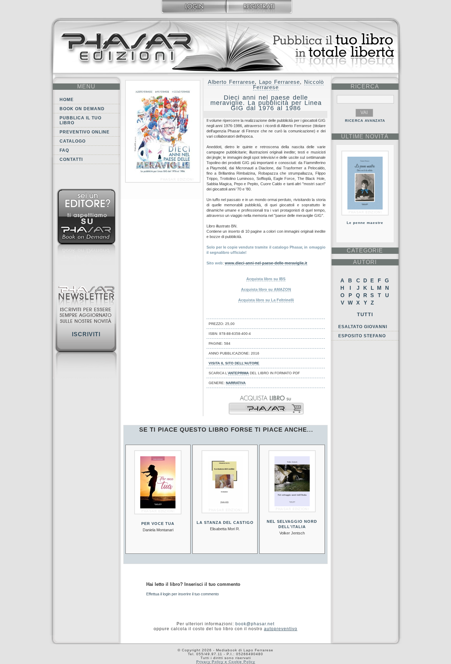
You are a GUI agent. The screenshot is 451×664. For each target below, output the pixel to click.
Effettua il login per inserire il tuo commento (182, 594)
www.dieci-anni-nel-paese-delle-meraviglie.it (266, 263)
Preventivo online (85, 132)
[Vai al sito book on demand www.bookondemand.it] (86, 228)
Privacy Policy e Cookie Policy (225, 662)
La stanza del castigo (225, 522)
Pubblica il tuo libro (80, 120)
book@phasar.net (254, 623)
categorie (365, 250)
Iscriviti (86, 334)
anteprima (238, 373)
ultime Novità (365, 136)
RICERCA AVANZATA (365, 121)
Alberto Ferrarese (231, 82)
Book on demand (82, 108)
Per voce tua (157, 523)
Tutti (365, 314)
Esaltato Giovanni (362, 326)
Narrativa (236, 383)
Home (67, 99)
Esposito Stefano (362, 335)
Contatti (71, 159)
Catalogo (73, 141)
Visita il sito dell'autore (234, 363)
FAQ (64, 150)
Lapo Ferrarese (279, 82)
